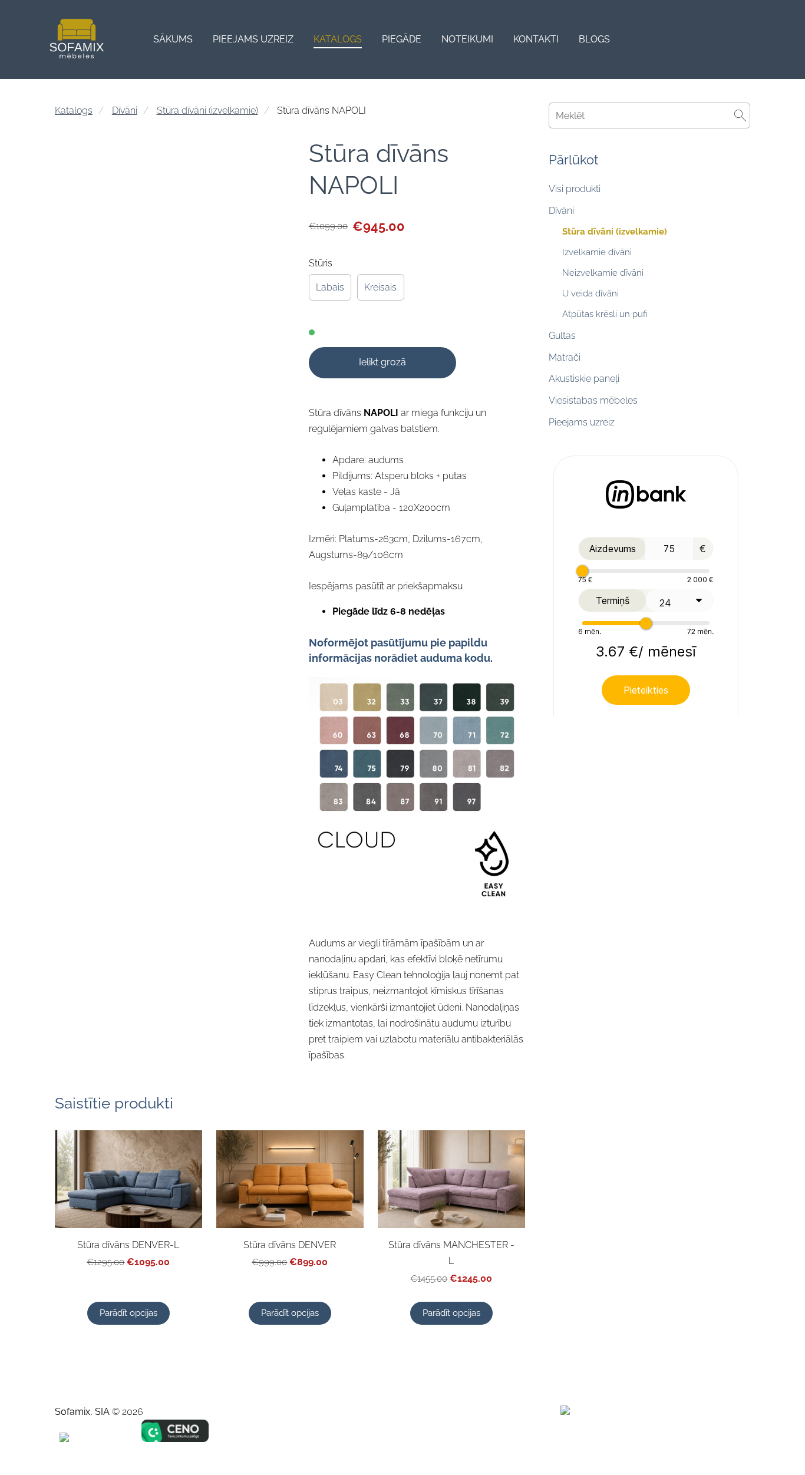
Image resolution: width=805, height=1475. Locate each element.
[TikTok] (686, 1436)
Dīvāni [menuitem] (561, 210)
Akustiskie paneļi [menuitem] (584, 378)
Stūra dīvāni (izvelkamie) (207, 110)
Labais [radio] (330, 287)
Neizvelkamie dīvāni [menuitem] (603, 273)
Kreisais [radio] (380, 287)
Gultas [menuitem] (562, 335)
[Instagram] (712, 1436)
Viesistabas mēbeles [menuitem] (593, 400)
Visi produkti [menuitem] (575, 188)
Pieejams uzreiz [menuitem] (253, 39)
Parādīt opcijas (128, 1313)
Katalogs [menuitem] (338, 39)
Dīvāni (124, 110)
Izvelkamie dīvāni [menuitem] (597, 252)
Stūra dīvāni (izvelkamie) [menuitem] (614, 231)
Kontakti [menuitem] (536, 39)
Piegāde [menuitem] (401, 39)
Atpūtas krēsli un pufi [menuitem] (604, 314)
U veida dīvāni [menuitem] (590, 293)
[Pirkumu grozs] (768, 40)
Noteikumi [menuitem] (467, 39)
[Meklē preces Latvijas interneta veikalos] (594, 1411)
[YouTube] (738, 1436)
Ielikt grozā (382, 362)
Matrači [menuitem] (564, 357)
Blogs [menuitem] (594, 39)
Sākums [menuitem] (173, 39)
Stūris (320, 263)
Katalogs (74, 110)
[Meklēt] (741, 40)
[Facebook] (660, 1436)
